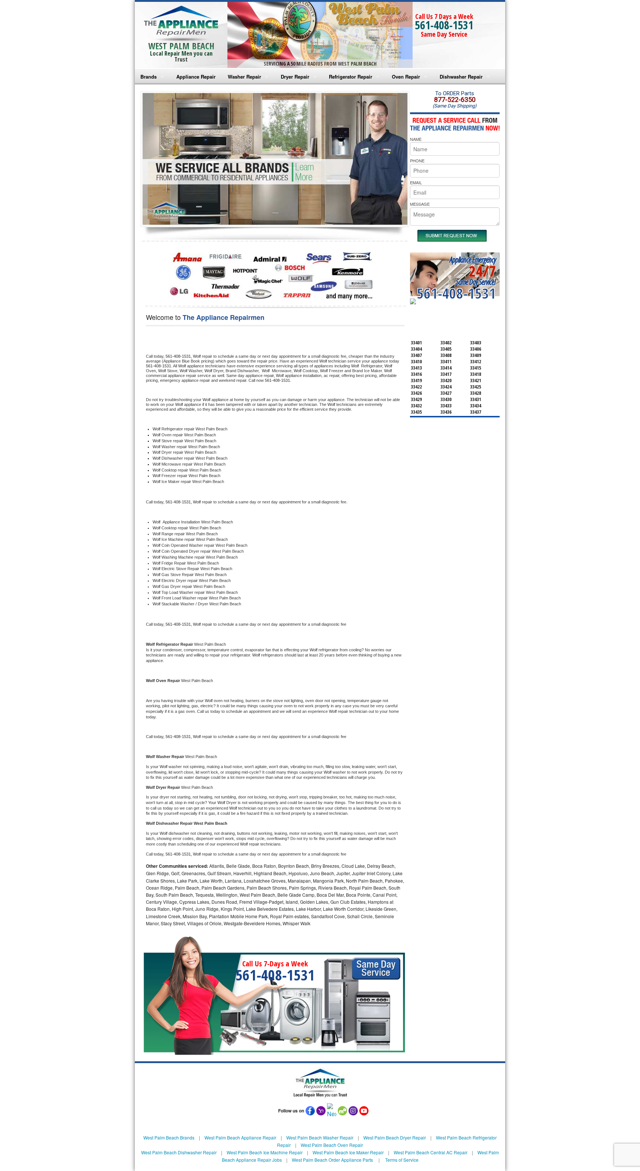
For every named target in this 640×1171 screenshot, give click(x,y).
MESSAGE (420, 204)
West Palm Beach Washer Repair (319, 1137)
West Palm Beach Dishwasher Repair (179, 1152)
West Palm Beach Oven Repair (332, 1145)
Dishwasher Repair (461, 76)
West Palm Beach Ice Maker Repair (348, 1152)
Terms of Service (402, 1160)
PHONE (417, 160)
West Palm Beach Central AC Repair (430, 1152)
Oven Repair (406, 76)
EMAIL (416, 182)
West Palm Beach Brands (168, 1137)
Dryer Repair (295, 76)
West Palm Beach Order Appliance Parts (332, 1160)
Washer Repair (244, 76)
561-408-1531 (444, 25)
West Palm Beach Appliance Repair (240, 1137)
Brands (148, 76)
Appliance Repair (196, 76)
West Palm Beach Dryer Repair (394, 1137)
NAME (415, 139)
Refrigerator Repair (350, 76)
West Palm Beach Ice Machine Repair (265, 1152)
